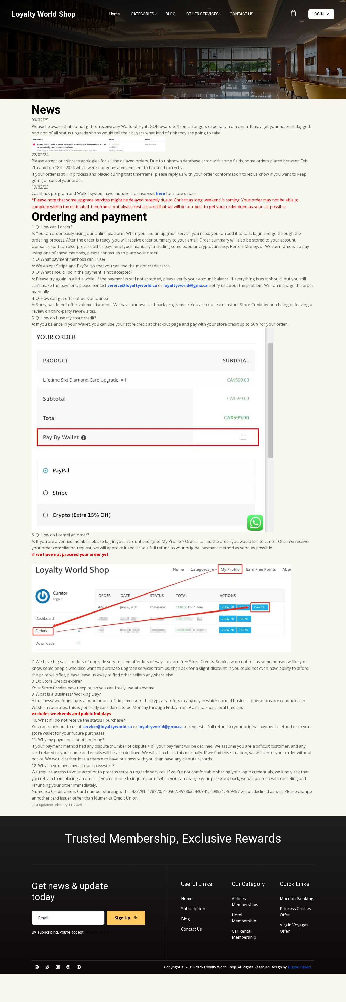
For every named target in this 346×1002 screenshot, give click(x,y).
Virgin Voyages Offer (294, 928)
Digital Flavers (299, 966)
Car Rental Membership (244, 934)
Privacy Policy (97, 932)
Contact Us (191, 929)
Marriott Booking (296, 898)
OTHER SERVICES (202, 14)
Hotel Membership (244, 918)
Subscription (193, 909)
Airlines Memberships (245, 901)
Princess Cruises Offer (295, 912)
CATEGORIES (142, 14)
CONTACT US (241, 14)
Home (114, 14)
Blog (185, 919)
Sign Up (122, 918)
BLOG (170, 14)
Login (318, 14)
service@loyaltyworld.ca (132, 285)
